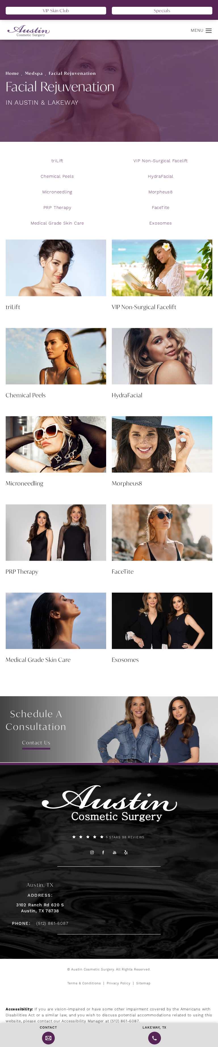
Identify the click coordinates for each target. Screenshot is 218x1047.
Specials (162, 10)
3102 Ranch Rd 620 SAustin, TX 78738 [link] (40, 908)
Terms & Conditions (84, 983)
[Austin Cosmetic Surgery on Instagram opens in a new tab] (91, 852)
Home (12, 73)
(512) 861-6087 (124, 1021)
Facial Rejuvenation (72, 73)
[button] (209, 31)
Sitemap (143, 983)
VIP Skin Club (56, 10)
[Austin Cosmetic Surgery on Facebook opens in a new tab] (103, 852)
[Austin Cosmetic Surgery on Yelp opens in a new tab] (126, 852)
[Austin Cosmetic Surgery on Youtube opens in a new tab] (114, 852)
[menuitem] (91, 852)
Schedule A (36, 720)
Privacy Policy (119, 983)
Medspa (34, 73)
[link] (109, 837)
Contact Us (36, 742)
